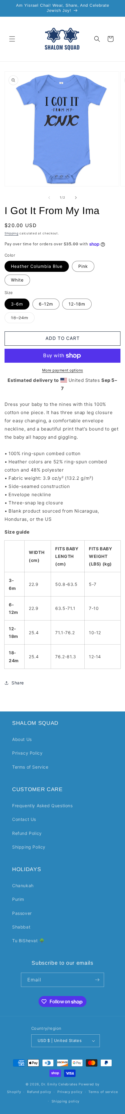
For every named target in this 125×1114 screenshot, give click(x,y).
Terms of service (103, 1092)
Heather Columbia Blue (36, 266)
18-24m (23, 319)
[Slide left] (49, 197)
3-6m (17, 303)
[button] (12, 39)
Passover (22, 913)
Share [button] (18, 682)
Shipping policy (66, 1101)
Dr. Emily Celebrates (59, 1084)
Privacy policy (70, 1092)
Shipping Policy (29, 846)
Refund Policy (27, 833)
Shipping (12, 233)
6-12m (46, 303)
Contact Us (24, 819)
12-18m (77, 303)
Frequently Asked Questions (42, 805)
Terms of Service (30, 767)
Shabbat (21, 926)
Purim (18, 899)
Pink (83, 266)
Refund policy (39, 1092)
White (17, 279)
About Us (22, 739)
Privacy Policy (27, 753)
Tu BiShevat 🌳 (28, 940)
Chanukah (23, 885)
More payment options (62, 370)
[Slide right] (76, 197)
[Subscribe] (97, 980)
